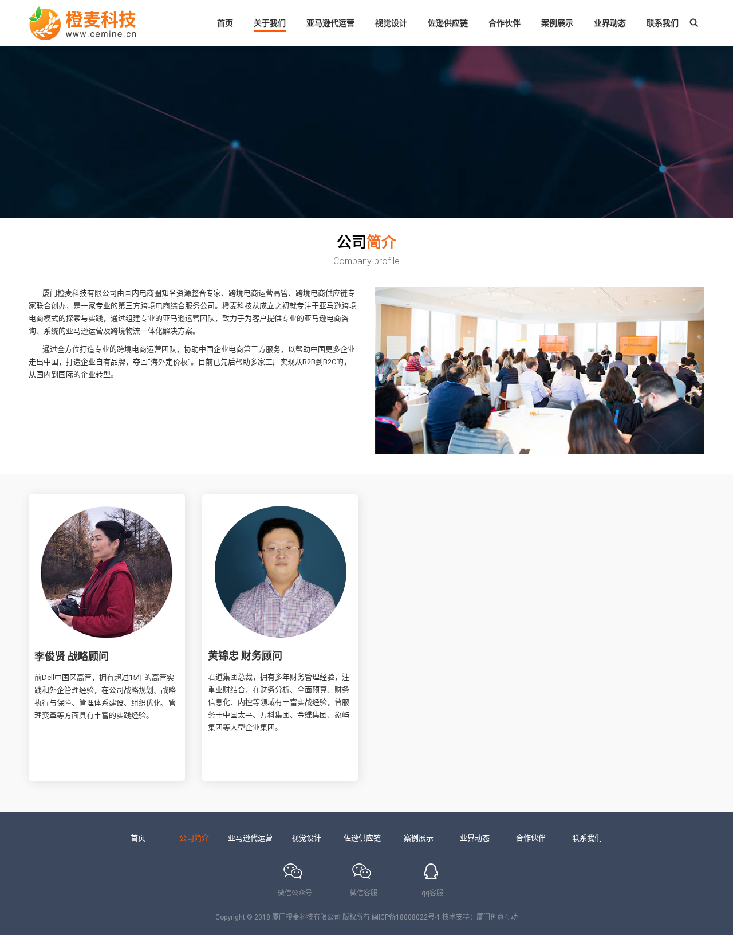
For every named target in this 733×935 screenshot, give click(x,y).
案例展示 (419, 838)
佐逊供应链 (362, 838)
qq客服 (432, 893)
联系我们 (587, 838)
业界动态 (475, 838)
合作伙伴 (531, 838)
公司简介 (194, 838)
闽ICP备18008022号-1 (406, 917)
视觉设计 (306, 838)
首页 (138, 838)
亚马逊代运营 (250, 838)
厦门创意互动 (497, 917)
